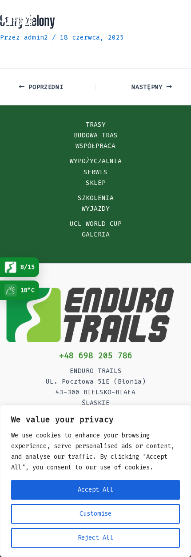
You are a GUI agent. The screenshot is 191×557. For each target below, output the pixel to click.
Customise (95, 513)
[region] (95, 481)
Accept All (95, 489)
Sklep (96, 183)
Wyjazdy (96, 208)
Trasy (96, 124)
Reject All (95, 537)
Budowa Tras (96, 135)
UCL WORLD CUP (96, 224)
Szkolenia (96, 198)
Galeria (96, 234)
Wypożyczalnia (96, 161)
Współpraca (95, 146)
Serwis (95, 172)
